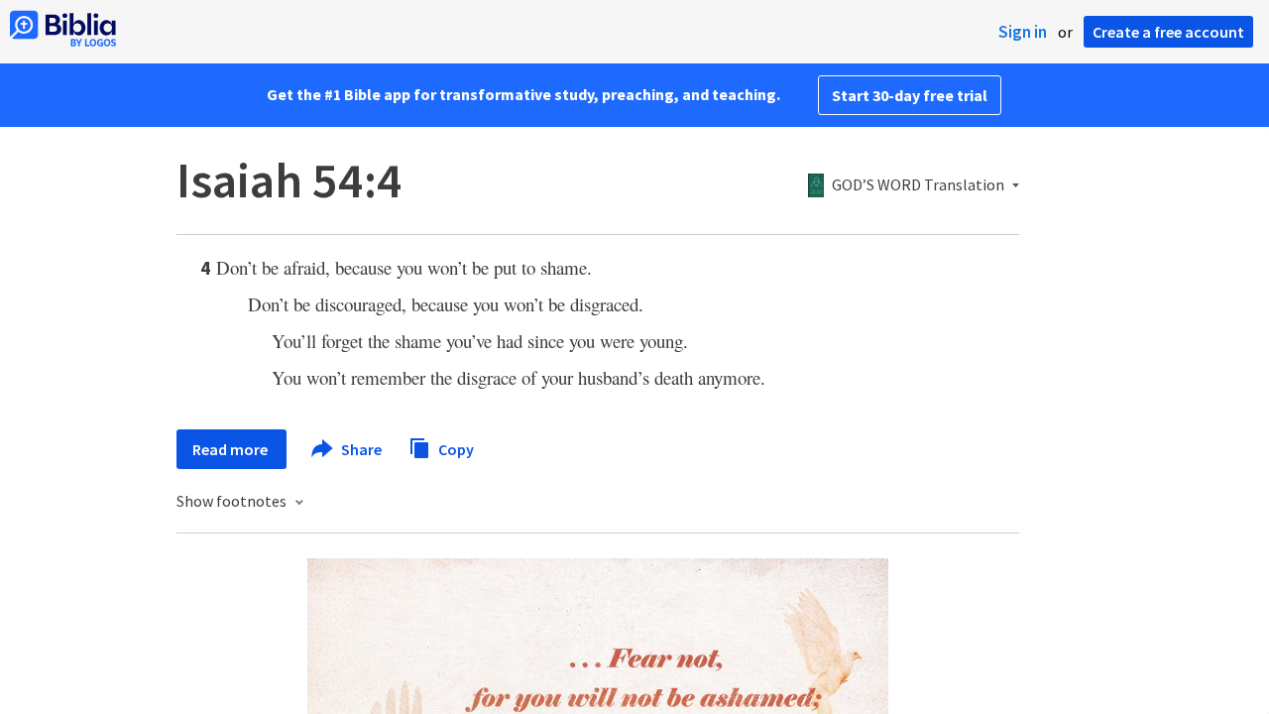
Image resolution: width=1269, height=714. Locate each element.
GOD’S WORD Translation (918, 185)
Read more (231, 449)
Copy (454, 448)
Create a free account (1168, 32)
